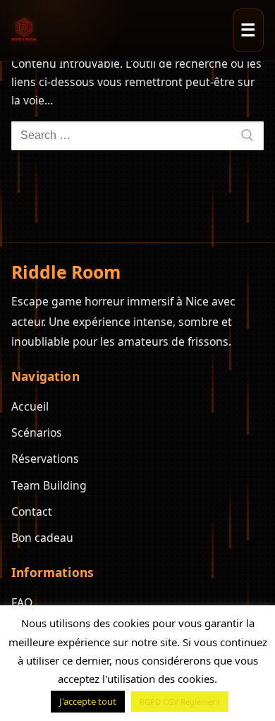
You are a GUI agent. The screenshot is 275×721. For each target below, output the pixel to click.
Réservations (45, 458)
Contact (31, 511)
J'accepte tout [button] (87, 701)
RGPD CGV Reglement (180, 701)
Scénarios (36, 432)
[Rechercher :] (137, 136)
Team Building (49, 485)
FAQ (21, 602)
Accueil (30, 406)
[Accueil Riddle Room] (24, 30)
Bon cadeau (42, 537)
